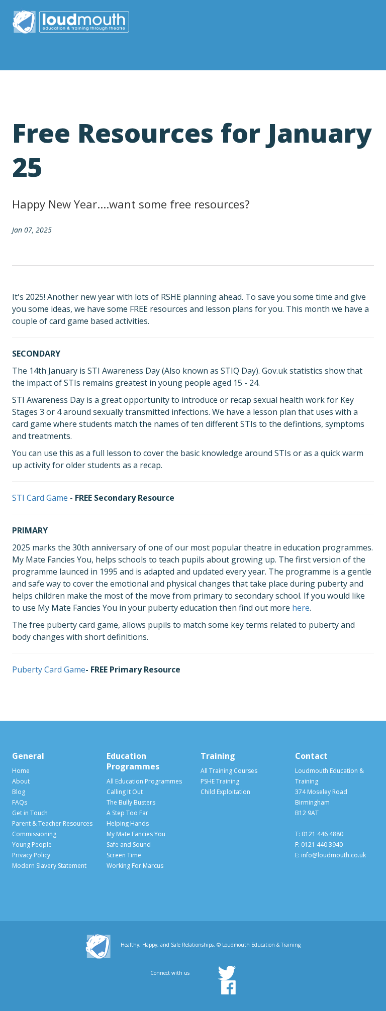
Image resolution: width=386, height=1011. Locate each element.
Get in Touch (30, 813)
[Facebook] (228, 987)
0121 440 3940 (322, 844)
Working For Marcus (135, 865)
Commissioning (316, 82)
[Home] (70, 20)
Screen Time (124, 855)
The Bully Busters (131, 802)
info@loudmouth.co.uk (333, 855)
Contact (358, 82)
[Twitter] (227, 973)
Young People (265, 82)
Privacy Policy (31, 855)
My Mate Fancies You (136, 834)
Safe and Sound (129, 844)
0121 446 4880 (322, 834)
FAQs (19, 802)
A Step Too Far (127, 813)
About (121, 82)
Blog (18, 792)
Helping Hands (128, 823)
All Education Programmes (144, 781)
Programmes (157, 82)
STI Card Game (40, 497)
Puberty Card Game (48, 669)
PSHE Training (220, 781)
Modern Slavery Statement (49, 865)
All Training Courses (229, 770)
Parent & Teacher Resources (52, 823)
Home (21, 770)
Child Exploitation (225, 792)
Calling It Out (125, 792)
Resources (211, 82)
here (301, 607)
